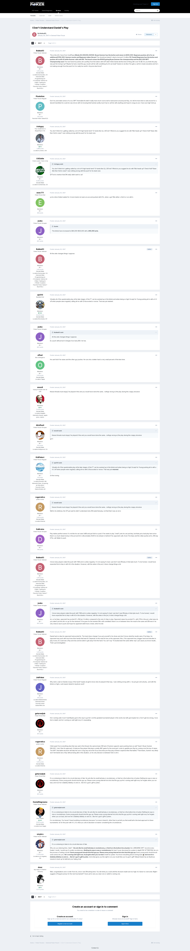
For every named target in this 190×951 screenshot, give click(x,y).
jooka (40, 221)
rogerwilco (40, 497)
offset (40, 355)
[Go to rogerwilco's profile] (40, 507)
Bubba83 (43, 33)
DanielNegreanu (40, 802)
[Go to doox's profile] (40, 879)
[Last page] (44, 43)
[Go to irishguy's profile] (40, 138)
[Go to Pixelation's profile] (40, 106)
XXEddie (40, 158)
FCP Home (35, 10)
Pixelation (40, 96)
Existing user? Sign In (140, 4)
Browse (58, 10)
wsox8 (40, 387)
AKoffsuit (40, 425)
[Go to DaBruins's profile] (40, 539)
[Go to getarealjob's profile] (40, 723)
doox (40, 867)
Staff (49, 15)
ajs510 (40, 295)
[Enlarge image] (143, 854)
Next (40, 43)
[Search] (157, 10)
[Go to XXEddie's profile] (40, 170)
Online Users (59, 15)
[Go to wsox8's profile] (40, 399)
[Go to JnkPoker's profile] (40, 687)
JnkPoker (40, 677)
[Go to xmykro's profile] (40, 844)
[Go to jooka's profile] (40, 230)
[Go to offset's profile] (40, 365)
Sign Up (155, 4)
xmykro (40, 834)
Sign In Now (125, 924)
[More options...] (156, 51)
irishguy (40, 126)
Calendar (42, 15)
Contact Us (95, 948)
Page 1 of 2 (51, 43)
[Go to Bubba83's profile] (34, 34)
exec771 (40, 193)
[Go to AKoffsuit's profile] (40, 435)
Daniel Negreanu (47, 10)
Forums (33, 15)
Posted (58, 51)
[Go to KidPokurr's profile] (40, 467)
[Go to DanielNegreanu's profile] (40, 812)
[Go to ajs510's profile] (40, 304)
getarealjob (40, 713)
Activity (66, 10)
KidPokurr (40, 457)
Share (139, 34)
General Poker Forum (58, 35)
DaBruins (40, 529)
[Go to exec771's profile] (40, 202)
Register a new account (65, 924)
